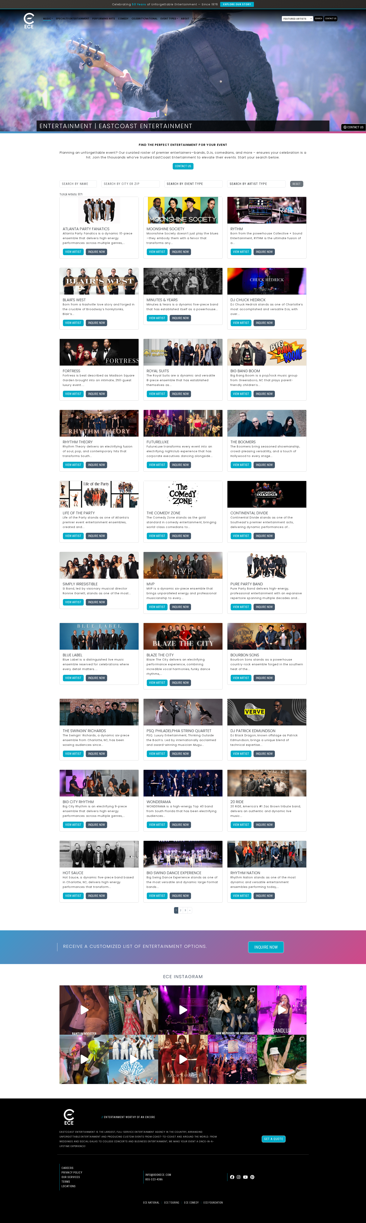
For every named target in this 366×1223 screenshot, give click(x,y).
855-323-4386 (154, 1179)
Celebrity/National (144, 18)
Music (47, 18)
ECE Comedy (191, 1202)
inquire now (266, 947)
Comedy (123, 18)
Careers (68, 1167)
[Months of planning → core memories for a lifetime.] (183, 1010)
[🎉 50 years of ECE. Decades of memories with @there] (133, 1059)
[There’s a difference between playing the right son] (84, 1010)
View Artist (73, 252)
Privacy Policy (72, 1172)
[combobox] (297, 18)
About (185, 18)
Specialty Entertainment (72, 18)
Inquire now (96, 252)
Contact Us (330, 18)
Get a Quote (273, 1139)
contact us (355, 127)
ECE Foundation (213, 1202)
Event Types (168, 18)
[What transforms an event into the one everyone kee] (232, 1010)
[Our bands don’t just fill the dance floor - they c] (84, 1059)
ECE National (151, 1202)
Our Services (71, 1177)
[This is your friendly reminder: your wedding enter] (133, 1010)
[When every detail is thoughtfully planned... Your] (183, 1059)
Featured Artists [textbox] (294, 18)
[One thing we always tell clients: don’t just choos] (282, 1010)
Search (318, 18)
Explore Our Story (237, 4)
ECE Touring (171, 1202)
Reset (297, 183)
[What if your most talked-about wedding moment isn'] (282, 1059)
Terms (66, 1181)
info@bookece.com (158, 1174)
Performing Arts (103, 18)
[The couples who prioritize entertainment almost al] (232, 1059)
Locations (199, 18)
